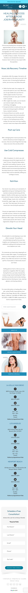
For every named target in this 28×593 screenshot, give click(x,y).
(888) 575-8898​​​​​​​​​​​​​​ (15, 475)
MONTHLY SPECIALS (14, 374)
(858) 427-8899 (15, 399)
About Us (14, 330)
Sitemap (17, 580)
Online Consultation (14, 352)
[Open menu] (26, 6)
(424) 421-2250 (15, 437)
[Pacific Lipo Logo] (7, 6)
